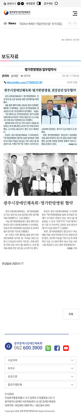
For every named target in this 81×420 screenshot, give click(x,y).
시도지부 (12, 360)
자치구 (11, 368)
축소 (22, 3)
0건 (16, 75)
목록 (71, 314)
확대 (18, 3)
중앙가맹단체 (15, 384)
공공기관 (12, 376)
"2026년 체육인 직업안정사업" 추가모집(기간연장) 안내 (42, 23)
